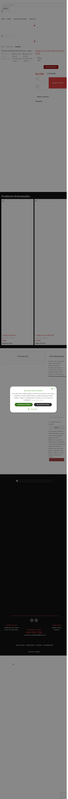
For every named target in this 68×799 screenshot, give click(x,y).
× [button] (54, 388)
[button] (33, 409)
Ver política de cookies (37, 400)
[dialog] (33, 399)
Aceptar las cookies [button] (23, 404)
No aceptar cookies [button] (43, 404)
